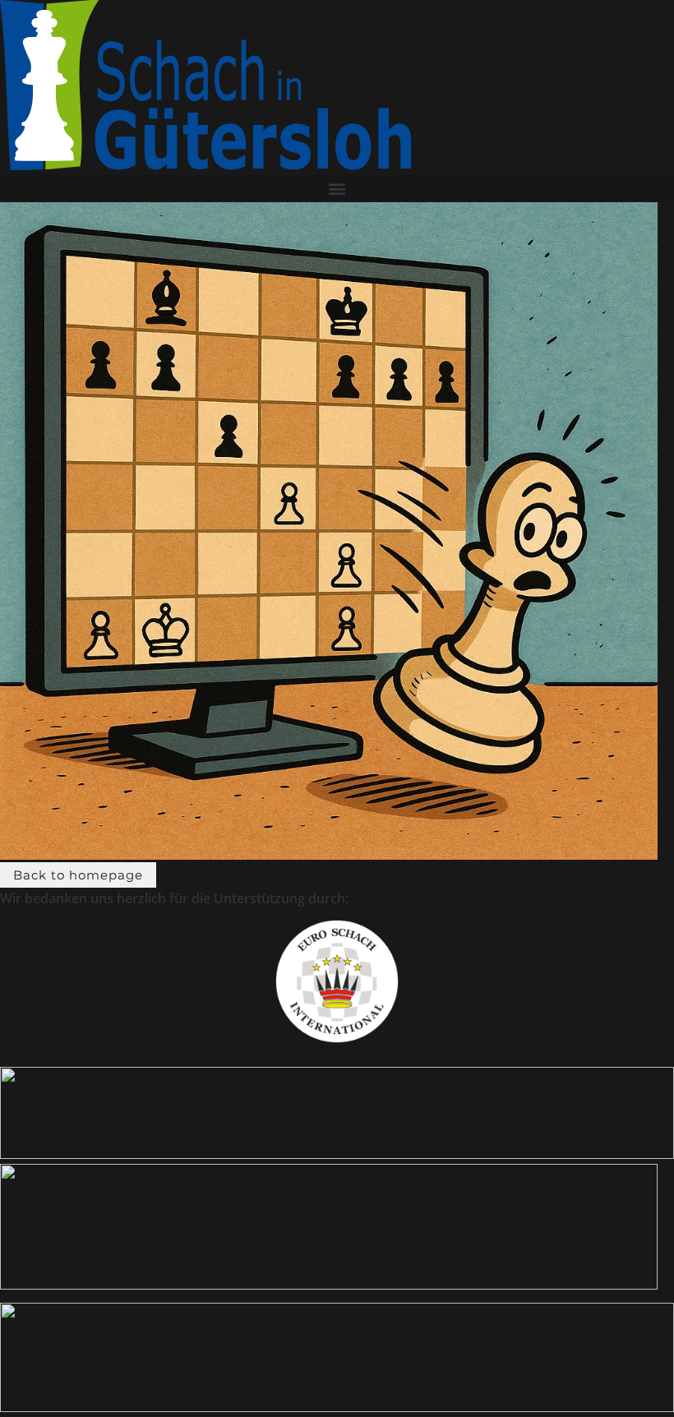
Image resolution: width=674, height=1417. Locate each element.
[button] (337, 188)
